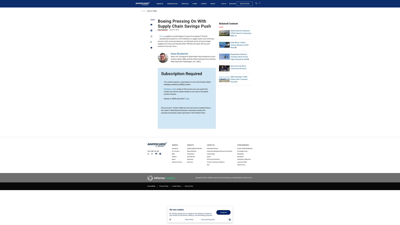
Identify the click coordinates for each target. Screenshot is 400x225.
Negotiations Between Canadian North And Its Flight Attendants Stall (239, 56)
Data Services (191, 156)
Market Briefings (191, 151)
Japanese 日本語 (242, 162)
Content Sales (211, 154)
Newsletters (240, 154)
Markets (160, 3)
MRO (173, 154)
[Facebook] (152, 154)
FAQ (208, 165)
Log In (223, 3)
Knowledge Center (242, 151)
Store (195, 3)
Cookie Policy (176, 186)
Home (155, 11)
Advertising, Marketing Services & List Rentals (219, 151)
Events (203, 3)
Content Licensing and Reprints (215, 162)
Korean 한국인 (241, 165)
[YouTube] (156, 154)
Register (232, 3)
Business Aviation (177, 162)
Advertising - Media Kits (244, 159)
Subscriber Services (212, 148)
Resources (190, 162)
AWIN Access (244, 3)
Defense (174, 156)
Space (173, 159)
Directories (190, 159)
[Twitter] (148, 154)
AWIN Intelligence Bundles (194, 148)
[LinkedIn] (160, 154)
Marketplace (172, 3)
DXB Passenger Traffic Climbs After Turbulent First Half (239, 79)
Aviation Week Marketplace (244, 148)
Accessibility (151, 186)
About (213, 3)
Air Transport (175, 151)
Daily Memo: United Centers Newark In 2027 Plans (240, 45)
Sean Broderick (163, 30)
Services (185, 3)
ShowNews (240, 156)
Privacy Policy (163, 186)
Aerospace (175, 148)
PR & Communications (213, 159)
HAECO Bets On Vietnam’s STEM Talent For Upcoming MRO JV (241, 33)
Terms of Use (189, 186)
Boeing (162, 36)
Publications (190, 154)
